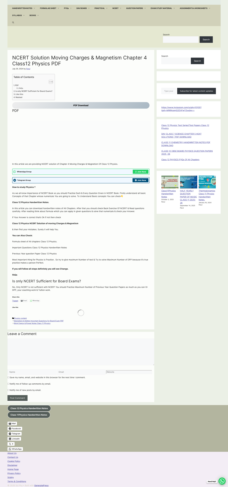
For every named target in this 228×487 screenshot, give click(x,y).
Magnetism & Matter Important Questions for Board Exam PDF (39, 321)
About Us (12, 453)
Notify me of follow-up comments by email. (30, 384)
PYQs (66, 8)
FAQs (21, 88)
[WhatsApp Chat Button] (222, 481)
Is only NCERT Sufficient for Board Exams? (33, 91)
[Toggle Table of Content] (49, 82)
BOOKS (33, 15)
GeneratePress (41, 485)
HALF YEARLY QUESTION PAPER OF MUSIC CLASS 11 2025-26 (188, 197)
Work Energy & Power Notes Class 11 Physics (32, 323)
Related (19, 97)
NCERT (115, 8)
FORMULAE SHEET (48, 8)
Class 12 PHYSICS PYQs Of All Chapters (180, 159)
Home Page (13, 469)
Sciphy (10, 477)
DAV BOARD (81, 8)
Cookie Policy (13, 461)
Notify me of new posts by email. (25, 390)
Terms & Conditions (16, 481)
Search (166, 34)
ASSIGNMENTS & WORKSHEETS (193, 8)
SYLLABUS (17, 15)
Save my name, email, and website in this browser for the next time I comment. (47, 377)
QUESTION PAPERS (134, 8)
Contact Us (12, 457)
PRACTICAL (100, 8)
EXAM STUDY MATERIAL (161, 8)
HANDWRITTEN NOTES (22, 8)
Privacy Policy (14, 473)
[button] (35, 8)
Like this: (19, 94)
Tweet (15, 301)
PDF (17, 85)
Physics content (20, 318)
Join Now (141, 172)
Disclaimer (12, 465)
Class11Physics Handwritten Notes (168, 194)
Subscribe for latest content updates (196, 91)
